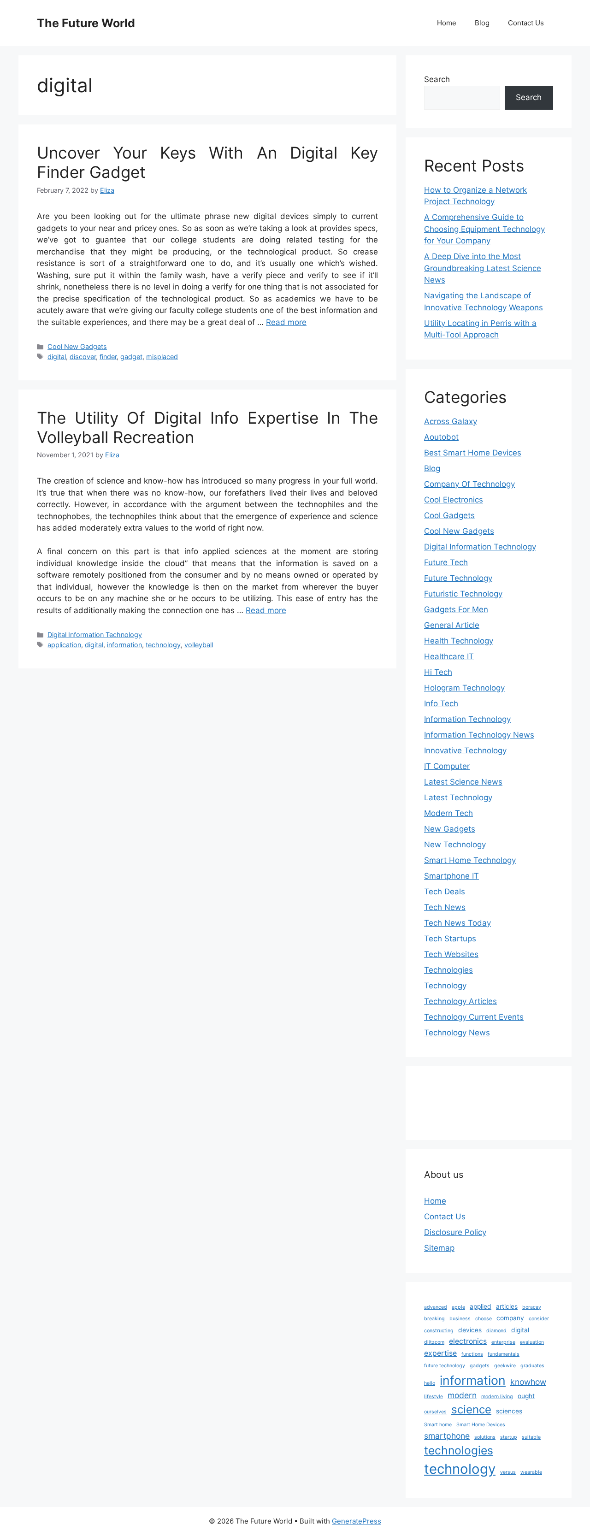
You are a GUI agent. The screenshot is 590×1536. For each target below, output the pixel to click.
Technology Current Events (474, 1017)
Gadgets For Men (456, 609)
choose (483, 1319)
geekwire (505, 1366)
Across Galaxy (450, 421)
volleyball (198, 645)
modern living (497, 1397)
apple (458, 1307)
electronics (468, 1341)
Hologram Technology (464, 687)
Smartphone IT (451, 875)
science (471, 1409)
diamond (496, 1331)
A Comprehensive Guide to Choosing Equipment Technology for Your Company (484, 229)
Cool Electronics (453, 499)
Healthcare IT (449, 656)
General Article (451, 625)
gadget (131, 356)
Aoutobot (441, 437)
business (460, 1319)
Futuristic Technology (463, 593)
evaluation (532, 1342)
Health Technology (458, 640)
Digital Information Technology (94, 634)
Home (446, 22)
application (64, 645)
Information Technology (467, 719)
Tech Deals (444, 891)
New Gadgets (449, 828)
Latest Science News (463, 781)
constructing (439, 1331)
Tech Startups (450, 938)
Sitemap (439, 1247)
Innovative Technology (465, 750)
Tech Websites (451, 954)
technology (163, 645)
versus (508, 1472)
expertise (440, 1353)
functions (472, 1354)
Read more (286, 322)
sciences (509, 1411)
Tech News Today (457, 923)
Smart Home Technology (470, 860)
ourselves (435, 1412)
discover (83, 356)
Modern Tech (448, 813)
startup (508, 1437)
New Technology (455, 844)
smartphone (447, 1436)
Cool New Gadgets (77, 346)
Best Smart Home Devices (472, 452)
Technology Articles (460, 1001)
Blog (482, 22)
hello (429, 1383)
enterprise (503, 1342)
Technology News (457, 1032)
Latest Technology (458, 797)
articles (507, 1306)
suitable (531, 1437)
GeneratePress (356, 1521)
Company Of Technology (469, 484)
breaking (434, 1319)
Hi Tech (438, 672)
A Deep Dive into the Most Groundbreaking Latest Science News (482, 268)
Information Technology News (479, 734)
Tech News (445, 907)
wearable (531, 1472)
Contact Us (526, 22)
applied (480, 1306)
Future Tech (446, 562)
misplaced (162, 356)
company (510, 1318)
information (124, 645)
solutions (485, 1437)
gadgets (480, 1366)
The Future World (86, 23)
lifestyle (433, 1397)
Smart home (438, 1425)
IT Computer (447, 766)
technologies (458, 1450)
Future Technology (458, 578)
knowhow (528, 1382)
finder (108, 356)
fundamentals (503, 1354)
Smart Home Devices (480, 1425)
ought (526, 1396)
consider (539, 1319)
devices (470, 1330)
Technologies (448, 970)
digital (56, 356)
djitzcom (434, 1342)
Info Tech (441, 703)
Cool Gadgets (449, 515)
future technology (444, 1366)
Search (437, 79)
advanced (435, 1307)
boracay (531, 1307)
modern (462, 1395)
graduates (532, 1366)
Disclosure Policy (455, 1232)
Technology (445, 985)
